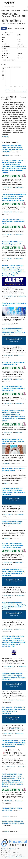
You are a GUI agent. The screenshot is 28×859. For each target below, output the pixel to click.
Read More (5, 137)
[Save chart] (3, 78)
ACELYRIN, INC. (8, 187)
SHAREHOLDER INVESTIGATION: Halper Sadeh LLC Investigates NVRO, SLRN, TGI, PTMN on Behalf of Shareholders (13, 677)
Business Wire (22, 296)
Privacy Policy (10, 857)
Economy (17, 10)
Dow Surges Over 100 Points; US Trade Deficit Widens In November (13, 823)
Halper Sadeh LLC (8, 355)
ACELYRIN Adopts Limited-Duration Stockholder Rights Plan (13, 363)
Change (14, 19)
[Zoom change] (3, 71)
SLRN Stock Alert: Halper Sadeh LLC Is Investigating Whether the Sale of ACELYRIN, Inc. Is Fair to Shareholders (13, 710)
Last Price (5, 19)
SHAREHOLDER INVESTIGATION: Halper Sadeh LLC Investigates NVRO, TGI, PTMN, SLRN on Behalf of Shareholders (13, 491)
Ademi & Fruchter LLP (9, 767)
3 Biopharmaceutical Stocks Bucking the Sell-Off (14, 304)
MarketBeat (7, 324)
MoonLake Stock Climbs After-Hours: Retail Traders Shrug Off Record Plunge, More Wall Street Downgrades (12, 148)
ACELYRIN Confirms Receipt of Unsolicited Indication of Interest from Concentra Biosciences (12, 545)
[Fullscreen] (3, 75)
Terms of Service (20, 857)
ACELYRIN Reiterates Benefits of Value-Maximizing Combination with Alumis (13, 221)
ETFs (12, 10)
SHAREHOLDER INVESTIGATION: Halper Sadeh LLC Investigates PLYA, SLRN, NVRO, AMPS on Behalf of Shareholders (14, 606)
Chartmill (6, 483)
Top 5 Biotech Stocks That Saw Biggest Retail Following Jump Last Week (13, 441)
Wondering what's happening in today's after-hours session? (12, 523)
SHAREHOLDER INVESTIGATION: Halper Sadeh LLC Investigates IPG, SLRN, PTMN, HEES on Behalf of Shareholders (13, 572)
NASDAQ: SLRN (15, 728)
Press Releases (19, 28)
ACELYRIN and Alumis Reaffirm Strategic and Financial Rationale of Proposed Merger (13, 388)
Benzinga (6, 816)
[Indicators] (3, 68)
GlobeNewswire (19, 187)
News (7, 10)
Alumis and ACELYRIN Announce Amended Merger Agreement (12, 243)
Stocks (3, 10)
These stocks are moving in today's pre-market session (13, 469)
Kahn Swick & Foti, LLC (10, 296)
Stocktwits (6, 155)
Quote (4, 28)
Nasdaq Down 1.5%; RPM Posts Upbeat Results (12, 809)
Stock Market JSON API (7, 849)
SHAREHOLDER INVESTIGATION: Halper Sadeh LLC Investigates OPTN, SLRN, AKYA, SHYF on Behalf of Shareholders (13, 332)
